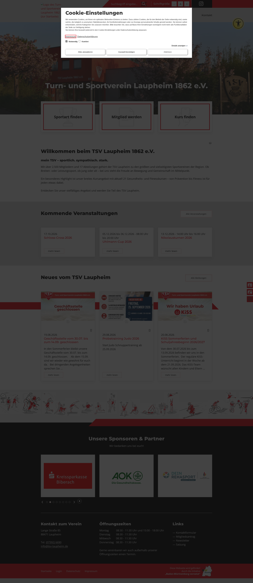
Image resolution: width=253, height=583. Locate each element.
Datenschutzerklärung (87, 36)
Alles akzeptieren (85, 52)
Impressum (70, 36)
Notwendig (73, 42)
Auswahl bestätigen (126, 52)
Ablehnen (168, 52)
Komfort (85, 42)
